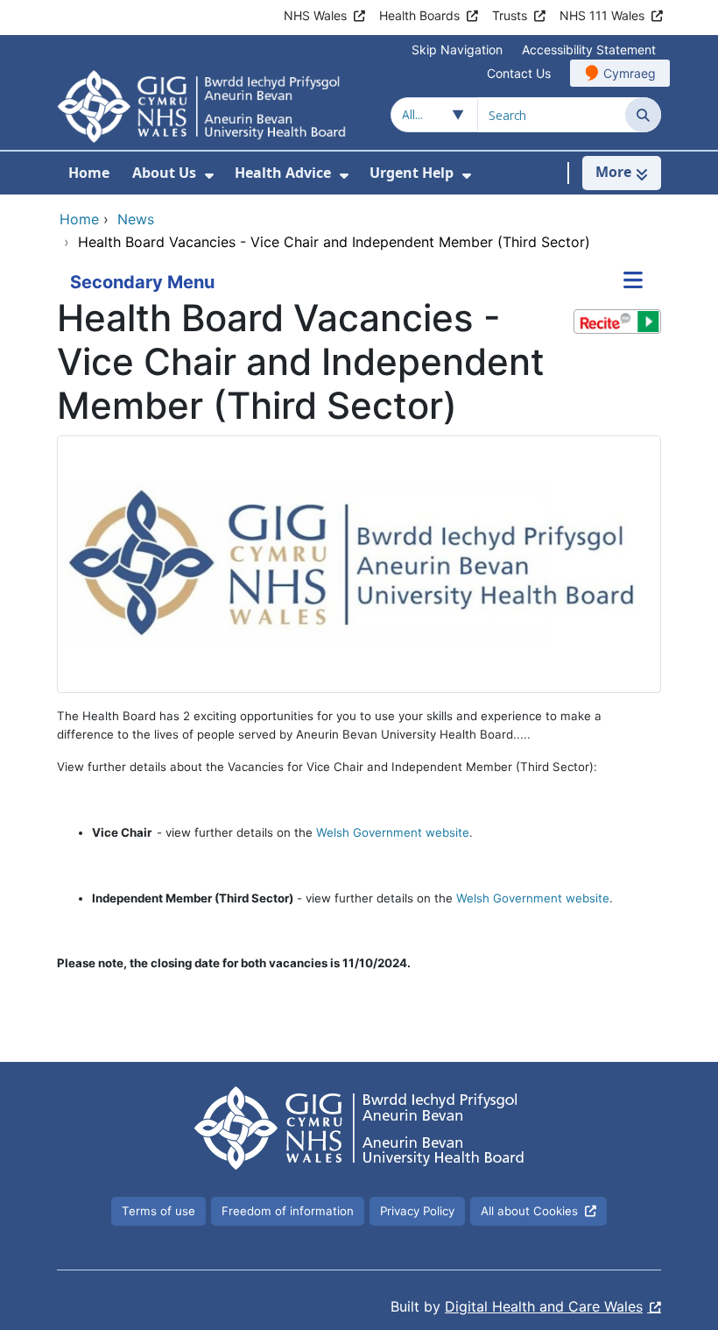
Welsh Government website (392, 832)
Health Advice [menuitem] (283, 172)
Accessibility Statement (589, 49)
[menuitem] (209, 176)
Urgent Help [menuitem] (412, 172)
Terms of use (158, 1211)
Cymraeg (629, 73)
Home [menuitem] (88, 172)
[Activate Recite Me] (617, 321)
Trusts (509, 15)
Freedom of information (288, 1211)
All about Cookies (529, 1211)
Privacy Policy (417, 1211)
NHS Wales (315, 15)
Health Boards (419, 15)
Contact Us (519, 73)
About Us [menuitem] (164, 172)
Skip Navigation (457, 49)
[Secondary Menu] (633, 282)
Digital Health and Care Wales (544, 1306)
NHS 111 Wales (602, 15)
